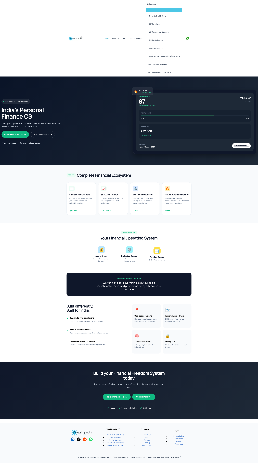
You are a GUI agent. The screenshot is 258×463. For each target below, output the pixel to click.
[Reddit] (85, 439)
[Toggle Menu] (164, 10)
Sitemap (147, 443)
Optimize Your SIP (143, 397)
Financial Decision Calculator (160, 72)
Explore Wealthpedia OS (43, 134)
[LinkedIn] (72, 439)
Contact (147, 440)
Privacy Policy (178, 436)
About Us (115, 38)
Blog (123, 38)
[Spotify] (91, 439)
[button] (157, 4)
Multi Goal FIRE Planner (157, 48)
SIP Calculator (154, 24)
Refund (178, 441)
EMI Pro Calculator (156, 40)
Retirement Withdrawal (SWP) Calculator (164, 56)
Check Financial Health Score (15, 134)
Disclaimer (179, 439)
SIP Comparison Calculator (159, 32)
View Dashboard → (241, 146)
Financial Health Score (157, 16)
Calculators (151, 4)
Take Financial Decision (117, 397)
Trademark (179, 444)
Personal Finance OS (136, 38)
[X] (79, 439)
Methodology (147, 445)
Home (106, 38)
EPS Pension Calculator (158, 64)
